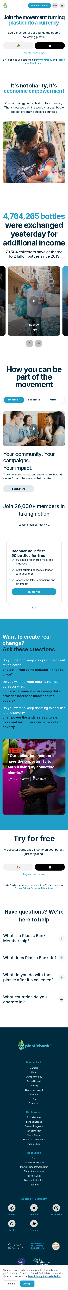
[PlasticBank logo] (34, 1045)
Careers (34, 1068)
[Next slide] (38, 343)
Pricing (34, 1085)
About (34, 1072)
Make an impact (39, 5)
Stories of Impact (34, 1090)
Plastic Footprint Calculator (34, 1167)
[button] (55, 5)
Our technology (34, 1076)
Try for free (34, 591)
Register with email (34, 53)
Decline (10, 1283)
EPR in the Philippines (34, 1139)
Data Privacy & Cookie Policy (44, 1276)
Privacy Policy (44, 59)
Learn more (18, 488)
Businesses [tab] (34, 400)
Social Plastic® (34, 1130)
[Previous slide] (29, 343)
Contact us (34, 1103)
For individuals (34, 1117)
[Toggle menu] (62, 5)
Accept (27, 1283)
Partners (34, 1094)
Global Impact (34, 1081)
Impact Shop (34, 1144)
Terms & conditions (34, 1171)
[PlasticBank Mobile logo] (5, 5)
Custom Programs (34, 1126)
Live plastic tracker (34, 1180)
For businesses (34, 1121)
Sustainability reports (34, 1162)
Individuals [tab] (14, 400)
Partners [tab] (54, 400)
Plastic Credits (34, 1135)
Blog (34, 1158)
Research (34, 1184)
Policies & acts (34, 1175)
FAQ (34, 1099)
